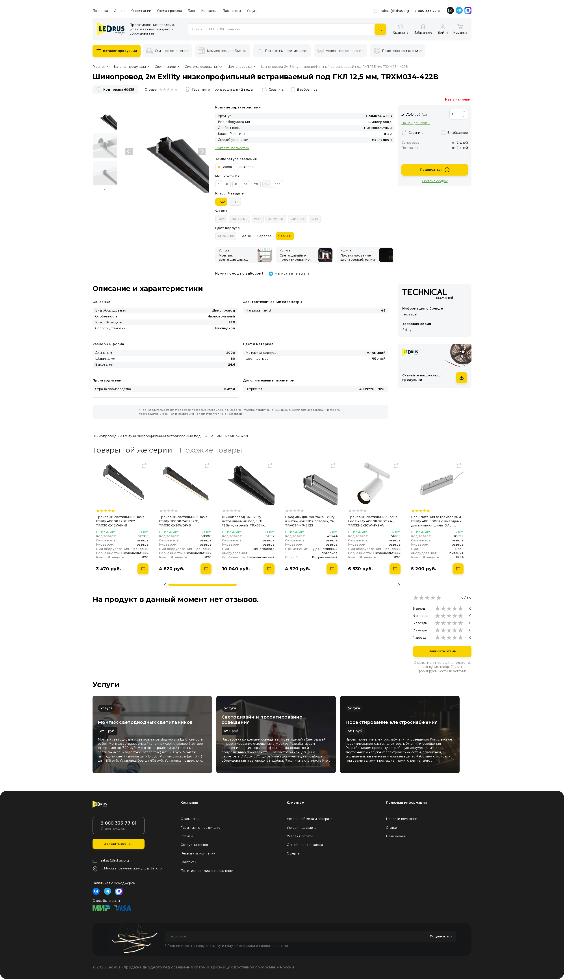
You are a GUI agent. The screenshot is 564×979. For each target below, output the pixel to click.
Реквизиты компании (198, 853)
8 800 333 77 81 (427, 11)
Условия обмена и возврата (309, 819)
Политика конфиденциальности (207, 871)
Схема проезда (169, 11)
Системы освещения (202, 67)
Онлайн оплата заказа (305, 845)
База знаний (396, 836)
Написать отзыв (442, 651)
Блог (191, 11)
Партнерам (232, 11)
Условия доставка (301, 828)
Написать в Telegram (292, 273)
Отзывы (187, 836)
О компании (141, 11)
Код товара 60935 (118, 90)
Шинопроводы (240, 67)
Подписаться (431, 170)
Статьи (391, 828)
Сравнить (276, 90)
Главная (99, 67)
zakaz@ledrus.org (394, 11)
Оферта (293, 853)
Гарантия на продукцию (201, 828)
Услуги (252, 11)
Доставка (100, 11)
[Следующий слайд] (202, 151)
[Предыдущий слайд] (129, 151)
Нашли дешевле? (415, 123)
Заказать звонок (118, 844)
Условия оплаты (300, 836)
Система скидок (435, 181)
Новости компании (401, 819)
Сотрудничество (194, 845)
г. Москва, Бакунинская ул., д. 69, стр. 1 (133, 868)
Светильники (165, 67)
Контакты (209, 11)
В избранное (307, 90)
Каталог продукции (120, 51)
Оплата (120, 11)
